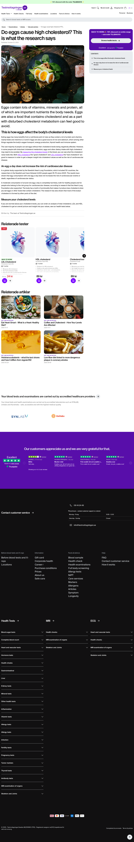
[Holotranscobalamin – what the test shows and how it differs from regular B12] (21, 342)
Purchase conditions (46, 568)
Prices (38, 571)
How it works (76, 13)
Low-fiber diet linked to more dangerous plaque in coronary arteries (62, 358)
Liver (3, 678)
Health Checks (19, 13)
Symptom (73, 592)
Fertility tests (6, 748)
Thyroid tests (6, 771)
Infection (4, 740)
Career (38, 564)
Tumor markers (7, 763)
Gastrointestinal (7, 671)
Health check (75, 561)
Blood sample (75, 557)
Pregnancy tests (7, 755)
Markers (72, 582)
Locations (53, 13)
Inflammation (6, 709)
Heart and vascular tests (11, 647)
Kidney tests (6, 686)
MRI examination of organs (12, 786)
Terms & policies (128, 828)
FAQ (104, 557)
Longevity (73, 596)
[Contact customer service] (33, 513)
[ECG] (98, 621)
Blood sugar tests (8, 632)
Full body (29, 13)
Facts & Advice (64, 13)
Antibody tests (7, 778)
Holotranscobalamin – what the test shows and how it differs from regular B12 (20, 358)
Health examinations (41, 13)
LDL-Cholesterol (8, 262)
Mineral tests (6, 694)
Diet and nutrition (33, 27)
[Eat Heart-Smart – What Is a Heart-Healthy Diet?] (21, 307)
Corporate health (44, 561)
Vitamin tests (6, 717)
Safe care (40, 578)
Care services (75, 578)
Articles (22, 27)
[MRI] (53, 621)
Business (130, 13)
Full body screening (78, 568)
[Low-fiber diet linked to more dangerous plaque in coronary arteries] (63, 342)
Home (4, 27)
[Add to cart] (4, 280)
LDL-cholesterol (57, 155)
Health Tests (5, 13)
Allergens (73, 585)
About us (39, 575)
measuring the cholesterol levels (35, 152)
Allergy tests (74, 571)
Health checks (7, 663)
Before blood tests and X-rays (15, 559)
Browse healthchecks (109, 40)
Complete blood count (10, 640)
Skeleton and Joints (9, 794)
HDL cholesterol (43, 259)
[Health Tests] (18, 621)
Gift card (39, 557)
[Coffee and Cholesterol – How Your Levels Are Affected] (63, 307)
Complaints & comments (113, 828)
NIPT (70, 575)
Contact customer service (115, 561)
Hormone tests (7, 655)
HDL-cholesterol (24, 155)
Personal (122, 13)
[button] (66, 20)
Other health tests (8, 701)
